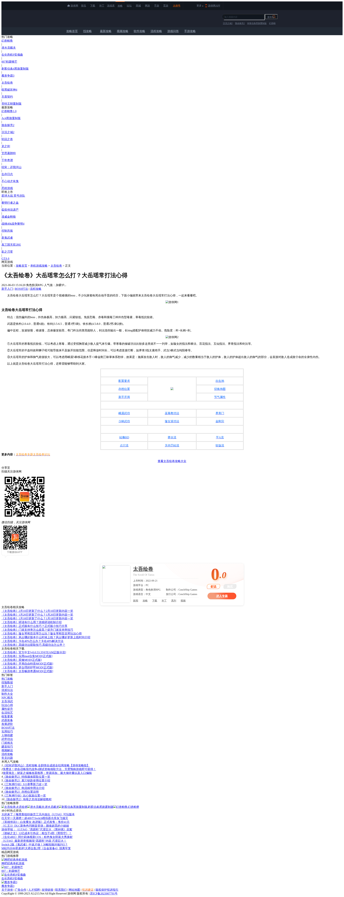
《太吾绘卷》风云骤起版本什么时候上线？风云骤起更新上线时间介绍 (45, 637)
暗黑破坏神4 (9, 89)
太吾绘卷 (7, 82)
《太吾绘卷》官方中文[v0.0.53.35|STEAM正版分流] (33, 652)
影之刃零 (7, 251)
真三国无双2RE (11, 244)
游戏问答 (173, 31)
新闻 (135, 600)
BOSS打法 (21, 288)
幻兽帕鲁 (7, 40)
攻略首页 (72, 31)
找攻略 (87, 31)
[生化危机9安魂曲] (13, 874)
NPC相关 (7, 697)
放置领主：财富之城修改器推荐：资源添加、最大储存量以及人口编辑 (47, 772)
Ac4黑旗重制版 (11, 118)
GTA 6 (5, 258)
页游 (165, 5)
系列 (173, 600)
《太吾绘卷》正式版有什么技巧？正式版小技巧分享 (34, 625)
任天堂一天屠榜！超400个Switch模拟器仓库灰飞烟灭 (34, 818)
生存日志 (7, 174)
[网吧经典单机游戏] (14, 859)
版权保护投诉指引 (106, 889)
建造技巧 (7, 746)
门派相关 (7, 742)
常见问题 (7, 757)
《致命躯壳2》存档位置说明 (21, 791)
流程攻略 (156, 31)
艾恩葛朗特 (8, 153)
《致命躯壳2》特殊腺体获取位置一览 (26, 776)
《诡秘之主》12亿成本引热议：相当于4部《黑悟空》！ (36, 833)
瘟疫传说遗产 (10, 209)
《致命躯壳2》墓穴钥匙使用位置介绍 (26, 780)
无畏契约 (7, 96)
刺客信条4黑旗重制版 (15, 68)
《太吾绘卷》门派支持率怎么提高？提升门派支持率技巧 (37, 629)
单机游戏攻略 (38, 265)
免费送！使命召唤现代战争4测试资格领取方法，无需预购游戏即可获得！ (49, 769)
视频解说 (7, 750)
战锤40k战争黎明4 (12, 223)
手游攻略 (190, 31)
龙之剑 (5, 146)
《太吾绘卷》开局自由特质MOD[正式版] (27, 663)
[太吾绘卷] (116, 584)
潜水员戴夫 (8, 47)
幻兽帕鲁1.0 (8, 111)
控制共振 (7, 230)
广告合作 (20, 889)
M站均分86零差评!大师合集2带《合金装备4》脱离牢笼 (36, 848)
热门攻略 (7, 678)
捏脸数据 (7, 682)
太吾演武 (7, 701)
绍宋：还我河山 (11, 167)
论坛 (129, 5)
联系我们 (61, 889)
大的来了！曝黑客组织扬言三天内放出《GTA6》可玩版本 (38, 814)
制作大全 (7, 693)
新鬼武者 (7, 237)
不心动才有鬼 (10, 181)
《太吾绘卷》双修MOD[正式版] (21, 659)
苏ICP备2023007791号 (104, 893)
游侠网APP (214, 5)
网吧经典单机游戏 (12, 863)
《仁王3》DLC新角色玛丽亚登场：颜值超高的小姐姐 (35, 825)
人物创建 (7, 735)
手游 (156, 5)
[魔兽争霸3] (9, 882)
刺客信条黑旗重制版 (257, 23)
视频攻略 (122, 31)
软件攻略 (139, 31)
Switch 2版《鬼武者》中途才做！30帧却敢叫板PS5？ (34, 844)
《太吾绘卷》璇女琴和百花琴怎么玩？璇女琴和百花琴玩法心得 (41, 633)
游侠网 (74, 5)
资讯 (83, 5)
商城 (138, 5)
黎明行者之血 (10, 202)
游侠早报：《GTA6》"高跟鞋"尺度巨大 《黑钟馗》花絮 (36, 829)
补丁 (101, 5)
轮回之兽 (7, 139)
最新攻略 (105, 31)
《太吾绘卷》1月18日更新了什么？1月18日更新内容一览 (37, 618)
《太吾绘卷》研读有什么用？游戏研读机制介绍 (31, 622)
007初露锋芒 (9, 61)
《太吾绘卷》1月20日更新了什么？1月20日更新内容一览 (37, 614)
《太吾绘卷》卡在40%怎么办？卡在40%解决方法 (32, 641)
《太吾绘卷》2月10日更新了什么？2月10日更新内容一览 (37, 610)
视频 (183, 600)
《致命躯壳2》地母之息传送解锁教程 (28, 799)
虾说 (213, 586)
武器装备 (7, 720)
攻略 (120, 5)
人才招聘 (34, 889)
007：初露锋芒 (10, 870)
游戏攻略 (80, 19)
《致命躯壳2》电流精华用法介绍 (23, 788)
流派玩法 (7, 690)
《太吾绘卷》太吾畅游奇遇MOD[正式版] (27, 671)
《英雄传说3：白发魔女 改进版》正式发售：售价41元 (35, 821)
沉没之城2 (228, 23)
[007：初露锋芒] (12, 867)
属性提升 (7, 708)
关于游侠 (7, 889)
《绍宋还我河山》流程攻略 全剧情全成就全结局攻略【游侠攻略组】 (46, 765)
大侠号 (176, 5)
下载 (92, 5)
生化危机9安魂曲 (12, 54)
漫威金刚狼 (8, 216)
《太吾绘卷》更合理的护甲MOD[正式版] (27, 667)
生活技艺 (7, 712)
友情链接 (47, 889)
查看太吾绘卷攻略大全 (172, 461)
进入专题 (222, 596)
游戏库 (111, 5)
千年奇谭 (7, 160)
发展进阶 (7, 723)
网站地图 (74, 889)
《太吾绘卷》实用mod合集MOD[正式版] (26, 656)
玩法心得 (7, 705)
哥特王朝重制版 (11, 103)
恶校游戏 (7, 188)
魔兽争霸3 (7, 75)
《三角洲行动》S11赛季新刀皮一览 (25, 784)
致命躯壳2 (240, 23)
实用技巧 (7, 731)
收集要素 (7, 716)
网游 (147, 5)
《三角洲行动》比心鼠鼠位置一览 (24, 795)
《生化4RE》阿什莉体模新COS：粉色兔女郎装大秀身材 (37, 837)
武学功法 (7, 739)
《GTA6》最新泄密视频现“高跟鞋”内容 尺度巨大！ (33, 840)
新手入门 (7, 288)
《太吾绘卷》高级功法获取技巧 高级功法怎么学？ (33, 644)
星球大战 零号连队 (13, 195)
